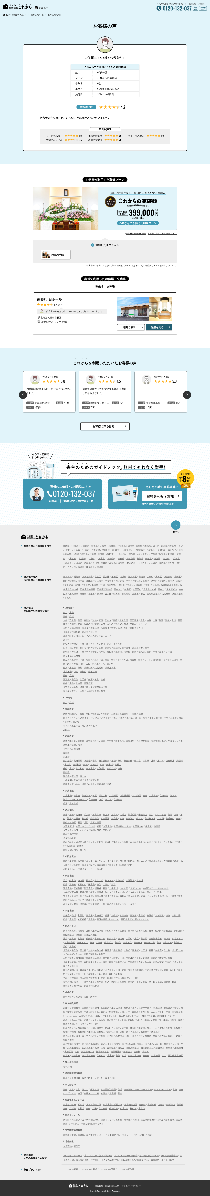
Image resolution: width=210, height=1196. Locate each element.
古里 (88, 663)
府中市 (100, 593)
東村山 (118, 764)
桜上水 (106, 814)
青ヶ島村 (67, 576)
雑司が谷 (67, 985)
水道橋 (119, 651)
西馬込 (66, 1019)
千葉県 (77, 549)
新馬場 (89, 915)
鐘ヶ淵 (138, 717)
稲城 (99, 826)
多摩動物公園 (69, 838)
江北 (124, 1055)
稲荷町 (81, 930)
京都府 (171, 554)
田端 (174, 620)
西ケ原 (100, 981)
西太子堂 (67, 904)
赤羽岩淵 (67, 981)
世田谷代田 (133, 861)
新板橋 (177, 1027)
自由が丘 (120, 880)
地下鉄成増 (68, 969)
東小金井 (126, 647)
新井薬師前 (104, 760)
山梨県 (76, 554)
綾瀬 (90, 679)
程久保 (142, 1104)
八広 (101, 799)
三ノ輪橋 (67, 1043)
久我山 (171, 842)
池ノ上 (91, 842)
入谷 (90, 950)
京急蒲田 (159, 915)
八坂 (86, 780)
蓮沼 (174, 896)
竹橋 (122, 958)
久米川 (109, 764)
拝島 (94, 659)
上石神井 (170, 760)
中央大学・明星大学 (112, 1104)
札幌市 (75, 545)
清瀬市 (72, 580)
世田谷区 (68, 585)
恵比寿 (87, 620)
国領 (176, 814)
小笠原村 (168, 576)
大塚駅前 (68, 1051)
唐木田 (100, 869)
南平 (178, 818)
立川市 (86, 585)
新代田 (108, 842)
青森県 (86, 545)
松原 (124, 904)
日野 (96, 643)
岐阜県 (93, 554)
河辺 (126, 659)
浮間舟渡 (88, 683)
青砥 (145, 795)
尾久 (65, 675)
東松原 (116, 842)
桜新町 (98, 888)
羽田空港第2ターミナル (92, 1123)
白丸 (103, 663)
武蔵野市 (166, 593)
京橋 (138, 930)
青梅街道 (78, 780)
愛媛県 (104, 562)
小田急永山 (68, 869)
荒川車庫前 (87, 1047)
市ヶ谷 (85, 1035)
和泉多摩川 (102, 865)
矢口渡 (100, 900)
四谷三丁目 (177, 938)
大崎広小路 (77, 896)
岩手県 (94, 545)
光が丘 (172, 1016)
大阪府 (72, 558)
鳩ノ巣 (95, 663)
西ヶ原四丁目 (147, 1047)
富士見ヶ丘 (160, 842)
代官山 (72, 880)
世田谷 (96, 904)
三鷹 (82, 643)
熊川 (65, 667)
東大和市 (73, 593)
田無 (85, 764)
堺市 (92, 558)
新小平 (85, 632)
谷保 (120, 628)
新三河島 (86, 795)
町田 (71, 636)
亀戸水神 (86, 725)
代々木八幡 (91, 861)
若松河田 (94, 1008)
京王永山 (107, 826)
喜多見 (85, 865)
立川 (140, 628)
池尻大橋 (67, 888)
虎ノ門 (158, 930)
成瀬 (65, 636)
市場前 (104, 1093)
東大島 (162, 1035)
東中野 (66, 651)
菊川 (134, 1035)
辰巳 (111, 973)
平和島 (133, 915)
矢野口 (66, 628)
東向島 (129, 717)
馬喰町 (77, 655)
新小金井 (76, 784)
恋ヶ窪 (75, 776)
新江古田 (136, 1016)
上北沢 (114, 814)
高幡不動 (170, 818)
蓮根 (122, 1031)
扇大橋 (110, 1055)
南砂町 (154, 958)
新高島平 (145, 1031)
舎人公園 (155, 1055)
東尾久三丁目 (155, 1043)
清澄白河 (94, 977)
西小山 (91, 884)
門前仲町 (130, 958)
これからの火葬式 (89, 1169)
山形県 (131, 545)
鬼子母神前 (116, 1051)
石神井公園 (143, 740)
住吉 (103, 977)
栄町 (103, 1047)
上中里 (81, 691)
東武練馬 (124, 713)
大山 (88, 713)
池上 (168, 896)
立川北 (81, 1108)
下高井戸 (96, 814)
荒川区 (106, 576)
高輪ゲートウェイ (138, 624)
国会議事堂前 (155, 938)
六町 (113, 1078)
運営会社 (99, 1185)
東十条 (66, 691)
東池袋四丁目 (87, 1051)
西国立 (133, 628)
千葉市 (86, 549)
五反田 (72, 620)
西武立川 (111, 768)
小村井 (66, 725)
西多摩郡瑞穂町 (104, 589)
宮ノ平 (147, 659)
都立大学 (109, 880)
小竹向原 (67, 748)
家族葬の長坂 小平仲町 (87, 1159)
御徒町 (87, 624)
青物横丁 (98, 915)
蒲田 (103, 691)
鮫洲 (107, 915)
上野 (71, 612)
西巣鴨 (169, 1027)
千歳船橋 (168, 861)
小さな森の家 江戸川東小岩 (98, 1155)
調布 (69, 818)
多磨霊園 (105, 818)
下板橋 (81, 713)
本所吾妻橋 (68, 1023)
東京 (65, 612)
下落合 (87, 760)
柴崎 (170, 814)
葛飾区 (177, 576)
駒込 (167, 620)
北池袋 (72, 713)
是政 (109, 784)
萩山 (65, 768)
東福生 (83, 671)
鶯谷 (80, 624)
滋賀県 (162, 554)
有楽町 (110, 624)
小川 (71, 768)
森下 (69, 1012)
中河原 (139, 818)
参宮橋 (81, 861)
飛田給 (85, 818)
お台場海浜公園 (108, 1089)
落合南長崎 (124, 1016)
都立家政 (128, 760)
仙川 (151, 814)
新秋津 (93, 632)
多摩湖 (66, 756)
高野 (118, 1055)
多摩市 (95, 585)
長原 (107, 896)
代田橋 (79, 814)
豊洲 (105, 973)
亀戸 (149, 651)
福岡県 (121, 562)
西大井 (66, 639)
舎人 (164, 1055)
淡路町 (121, 938)
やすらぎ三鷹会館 (169, 1155)
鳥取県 (140, 558)
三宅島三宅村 (153, 593)
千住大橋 (103, 795)
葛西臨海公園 (100, 687)
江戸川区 (132, 576)
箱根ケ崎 (92, 671)
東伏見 (67, 764)
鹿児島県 (90, 566)
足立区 (98, 576)
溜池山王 (167, 930)
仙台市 (112, 545)
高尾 (119, 643)
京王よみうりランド (85, 826)
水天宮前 (84, 977)
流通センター (107, 1119)
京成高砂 (153, 795)
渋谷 (94, 620)
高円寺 (83, 647)
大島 (155, 1035)
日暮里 (72, 624)
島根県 (148, 558)
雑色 (168, 915)
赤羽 (71, 675)
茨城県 (147, 545)
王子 (74, 691)
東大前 (123, 981)
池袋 (149, 620)
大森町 (141, 915)
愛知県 (132, 554)
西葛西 (162, 958)
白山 (149, 1027)
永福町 (125, 842)
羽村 (113, 659)
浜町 (128, 1035)
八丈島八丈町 (149, 589)
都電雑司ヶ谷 (102, 1051)
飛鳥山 (121, 1047)
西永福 (133, 842)
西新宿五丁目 (85, 1016)
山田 (76, 830)
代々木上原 (104, 861)
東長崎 (81, 740)
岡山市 (166, 558)
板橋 (65, 683)
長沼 (80, 822)
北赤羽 (79, 683)
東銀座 (158, 950)
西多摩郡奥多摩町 (169, 585)
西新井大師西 (134, 1055)
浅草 (65, 717)
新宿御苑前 (69, 942)
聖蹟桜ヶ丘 (150, 818)
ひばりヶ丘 (173, 740)
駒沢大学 (88, 888)
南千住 (75, 679)
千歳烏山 (142, 814)
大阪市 (82, 558)
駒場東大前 (81, 842)
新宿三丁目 (82, 942)
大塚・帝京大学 (93, 1104)
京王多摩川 (68, 826)
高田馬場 (134, 620)
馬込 (74, 1019)
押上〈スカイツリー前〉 (106, 717)
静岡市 (110, 554)
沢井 (69, 663)
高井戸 (150, 842)
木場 (138, 958)
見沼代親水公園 (175, 1055)
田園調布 (130, 880)
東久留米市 (171, 589)
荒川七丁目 (119, 1043)
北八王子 (67, 671)
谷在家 (146, 1055)
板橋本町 (82, 1031)
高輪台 (102, 1019)
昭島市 (77, 576)
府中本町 (94, 628)
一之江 (177, 1035)
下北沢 (100, 842)
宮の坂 (110, 904)
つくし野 (124, 888)
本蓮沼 (91, 1031)
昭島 (88, 659)
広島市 (68, 562)
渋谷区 (154, 580)
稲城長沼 (76, 628)
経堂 (160, 861)
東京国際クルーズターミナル (138, 1089)
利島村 (139, 585)
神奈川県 (106, 549)
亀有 (96, 679)
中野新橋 (167, 942)
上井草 (160, 760)
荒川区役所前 (92, 1043)
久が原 (152, 896)
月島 (99, 973)
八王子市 (137, 589)
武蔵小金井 (137, 647)
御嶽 (76, 663)
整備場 (127, 1119)
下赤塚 (133, 713)
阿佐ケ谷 (92, 647)
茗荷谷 (81, 938)
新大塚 (72, 938)
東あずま (76, 725)
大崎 (65, 620)
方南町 (72, 946)
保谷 (164, 740)
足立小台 (101, 1055)
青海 (175, 1089)
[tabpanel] (105, 313)
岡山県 (157, 558)
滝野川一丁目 (132, 1047)
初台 (76, 849)
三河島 (66, 679)
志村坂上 (101, 1031)
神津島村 (90, 580)
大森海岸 (124, 915)
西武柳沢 (77, 764)
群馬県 (164, 545)
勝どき (104, 1012)
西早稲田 (78, 985)
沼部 (65, 900)
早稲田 (89, 958)
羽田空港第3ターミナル (108, 919)
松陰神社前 (85, 904)
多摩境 (157, 826)
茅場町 (135, 950)
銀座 (145, 930)
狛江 (92, 865)
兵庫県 (101, 558)
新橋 (65, 616)
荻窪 (101, 647)
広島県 (176, 558)
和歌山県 (130, 558)
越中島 (75, 687)
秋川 (80, 667)
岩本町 (110, 1035)
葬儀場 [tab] (99, 286)
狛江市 (137, 580)
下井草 (146, 760)
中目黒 (81, 880)
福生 (107, 659)
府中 (122, 818)
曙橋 (78, 1035)
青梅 (140, 659)
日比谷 (167, 950)
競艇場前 (101, 784)
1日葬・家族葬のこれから (16, 14)
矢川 (126, 628)
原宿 (101, 620)
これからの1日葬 (107, 1169)
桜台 (96, 740)
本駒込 (114, 981)
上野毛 (158, 892)
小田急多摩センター (85, 869)
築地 (151, 950)
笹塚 (71, 814)
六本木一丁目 (134, 981)
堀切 (145, 717)
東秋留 (72, 667)
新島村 (155, 585)
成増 (140, 713)
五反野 (173, 717)
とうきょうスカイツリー (81, 717)
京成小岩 (164, 795)
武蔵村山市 (177, 593)
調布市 (111, 585)
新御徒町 (168, 1008)
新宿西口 (76, 1008)
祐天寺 (89, 880)
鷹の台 (83, 776)
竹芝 (78, 1089)
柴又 (65, 803)
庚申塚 (169, 1047)
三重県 (154, 554)
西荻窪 (108, 647)
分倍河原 (105, 628)
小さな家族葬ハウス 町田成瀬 (115, 1159)
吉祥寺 (75, 643)
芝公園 (91, 1027)
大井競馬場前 (92, 1119)
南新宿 (72, 861)
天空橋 (91, 919)
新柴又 (77, 1146)
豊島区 (130, 585)
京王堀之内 (138, 826)
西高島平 (155, 1031)
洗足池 (114, 896)
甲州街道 (170, 1104)
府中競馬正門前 (70, 834)
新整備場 (169, 1119)
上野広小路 (97, 930)
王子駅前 (111, 1047)
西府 (113, 628)
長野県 (84, 554)
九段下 (114, 958)
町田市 (116, 593)
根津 (105, 962)
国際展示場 (83, 1134)
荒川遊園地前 (73, 1047)
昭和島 (119, 1119)
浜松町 (118, 624)
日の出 (85, 1089)
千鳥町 (161, 896)
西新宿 (99, 942)
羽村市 (161, 589)
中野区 (147, 585)
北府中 (66, 632)
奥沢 (113, 884)
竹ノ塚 (76, 721)
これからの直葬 (71, 1169)
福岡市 (143, 562)
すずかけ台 (135, 888)
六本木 (79, 954)
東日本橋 (163, 1019)
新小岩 (162, 651)
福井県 (67, 554)
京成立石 (118, 799)
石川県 (179, 549)
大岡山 (106, 884)
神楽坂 (97, 958)
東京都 (96, 549)
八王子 (108, 636)
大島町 (150, 576)
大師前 (66, 729)
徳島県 (87, 562)
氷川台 (100, 969)
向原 (77, 1051)
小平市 (129, 580)
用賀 (105, 888)
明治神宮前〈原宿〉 (162, 962)
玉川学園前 (121, 865)
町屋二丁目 (142, 1043)
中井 (95, 760)
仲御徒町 (98, 950)
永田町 (173, 969)
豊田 (103, 643)
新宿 (115, 620)
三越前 (123, 930)
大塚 (155, 620)
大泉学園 (155, 740)
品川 (71, 616)
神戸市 (110, 558)
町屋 (95, 795)
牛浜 (101, 659)
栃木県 (156, 545)
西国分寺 (76, 632)
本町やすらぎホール (72, 1155)
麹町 (166, 969)
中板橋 (95, 713)
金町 (103, 679)
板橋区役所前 (69, 1031)
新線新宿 (67, 849)
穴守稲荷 (82, 919)
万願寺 (161, 1104)
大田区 (158, 576)
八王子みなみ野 (89, 636)
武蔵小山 (82, 884)
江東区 (100, 580)
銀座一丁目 (81, 973)
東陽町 (146, 958)
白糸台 (91, 784)
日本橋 (131, 930)
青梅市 (142, 576)
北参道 (96, 985)
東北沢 (114, 861)
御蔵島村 (126, 593)
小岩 (170, 651)
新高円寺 (138, 942)
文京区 (108, 593)
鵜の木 (72, 900)
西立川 (66, 659)
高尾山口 (107, 830)
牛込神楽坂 (116, 1008)
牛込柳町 (105, 1008)
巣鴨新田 (178, 1047)
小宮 (76, 671)
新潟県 (151, 549)
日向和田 (157, 659)
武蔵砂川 (101, 768)
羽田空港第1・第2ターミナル (135, 919)
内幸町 (108, 1027)
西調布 (77, 818)
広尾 (86, 954)
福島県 (139, 545)
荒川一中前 (79, 1043)
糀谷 (65, 919)
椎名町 (72, 740)
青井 (107, 1078)
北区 (65, 580)
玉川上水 (90, 768)
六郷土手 (176, 915)
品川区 (146, 580)
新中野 (118, 942)
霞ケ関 (144, 938)
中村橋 (110, 740)
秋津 (80, 744)
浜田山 (141, 842)
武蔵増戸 (98, 667)
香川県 (96, 562)
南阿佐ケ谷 (149, 942)
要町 (124, 969)
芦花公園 (132, 814)
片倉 (101, 636)
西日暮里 (88, 962)
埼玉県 (172, 545)
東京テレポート (97, 1134)
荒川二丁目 (106, 1043)
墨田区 (179, 580)
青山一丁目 (68, 934)
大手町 (129, 938)
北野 (86, 822)
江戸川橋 (149, 969)
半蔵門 (66, 977)
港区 (143, 593)
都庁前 (66, 1008)
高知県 (112, 562)
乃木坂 (148, 962)
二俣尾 (175, 659)
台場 (120, 1089)
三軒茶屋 (78, 888)
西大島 (148, 1035)
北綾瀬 (66, 962)
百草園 (160, 818)
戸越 (86, 1019)
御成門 (100, 1027)
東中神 (75, 659)
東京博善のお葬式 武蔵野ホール (148, 1159)
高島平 (135, 1031)
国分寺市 (120, 580)
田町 (126, 624)
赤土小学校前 (88, 1055)
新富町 (91, 973)
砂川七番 (113, 1108)
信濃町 (93, 651)
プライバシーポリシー (131, 1185)
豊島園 (66, 752)
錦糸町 (141, 651)
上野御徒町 (156, 1008)
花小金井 (94, 764)
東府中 (114, 818)
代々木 (108, 620)
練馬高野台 (131, 740)
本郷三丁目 (99, 938)
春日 (134, 1008)
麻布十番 (147, 981)
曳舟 (122, 717)
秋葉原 (95, 624)
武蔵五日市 (110, 667)
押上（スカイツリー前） (75, 799)
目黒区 (67, 597)
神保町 (75, 977)
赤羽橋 (135, 1012)
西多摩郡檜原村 (87, 589)
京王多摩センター (122, 826)
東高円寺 (127, 942)
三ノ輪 (83, 950)
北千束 (116, 892)
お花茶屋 (136, 795)
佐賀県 (154, 562)
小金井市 (109, 580)
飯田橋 (110, 651)
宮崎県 (81, 566)
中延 (92, 892)
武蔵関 (179, 760)
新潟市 (161, 549)
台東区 (78, 585)
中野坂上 (108, 942)
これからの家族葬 (125, 1169)
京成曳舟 (93, 799)
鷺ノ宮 (137, 760)
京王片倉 (67, 830)
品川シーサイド (129, 1134)
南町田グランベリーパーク (155, 888)
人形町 (127, 950)
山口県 (79, 562)
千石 (155, 1027)
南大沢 (148, 826)
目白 (142, 620)
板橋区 (114, 576)
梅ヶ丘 (144, 861)
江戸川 (173, 795)
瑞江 (65, 1039)
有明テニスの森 (91, 1093)
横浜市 (127, 549)
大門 (128, 1012)
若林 (76, 904)
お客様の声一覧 (37, 14)
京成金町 (73, 803)
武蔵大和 (94, 780)
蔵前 (176, 1008)
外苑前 (79, 934)
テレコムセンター (162, 1089)
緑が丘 (125, 892)
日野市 (83, 593)
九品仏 (133, 892)
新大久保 (123, 620)
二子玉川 (113, 888)
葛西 (170, 958)
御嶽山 (144, 896)
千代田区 (121, 585)
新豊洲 (112, 1093)
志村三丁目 (112, 1031)
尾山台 (141, 892)
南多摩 (85, 628)
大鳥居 (72, 919)
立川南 (72, 1108)
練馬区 (127, 589)
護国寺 (139, 969)
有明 (80, 1093)
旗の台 (108, 892)
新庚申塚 (160, 1047)
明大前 (87, 814)
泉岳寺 (66, 915)
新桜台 (77, 748)
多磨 (84, 784)
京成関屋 (113, 795)
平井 (155, 651)
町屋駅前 (130, 1043)
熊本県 (171, 562)
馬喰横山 (120, 1035)
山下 (118, 904)
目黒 (80, 620)
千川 (118, 969)
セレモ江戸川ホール (149, 1155)
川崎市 (116, 549)
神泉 (71, 842)
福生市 (91, 593)
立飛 (94, 1108)
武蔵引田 (88, 667)
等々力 (150, 892)
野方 (120, 760)
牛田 (151, 717)
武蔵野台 (94, 818)
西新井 (67, 721)
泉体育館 (103, 1108)
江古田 (89, 740)
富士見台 (119, 740)
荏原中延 (99, 896)
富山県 (171, 549)
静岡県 (101, 554)
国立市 (81, 580)
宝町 (138, 1019)
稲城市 (123, 576)
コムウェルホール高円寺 (125, 1155)
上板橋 (114, 713)
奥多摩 (110, 663)
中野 (76, 647)
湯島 (111, 962)
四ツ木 (108, 799)
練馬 (103, 740)
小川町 (102, 1035)
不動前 (72, 884)
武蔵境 (116, 647)
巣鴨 (161, 620)
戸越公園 (84, 892)
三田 (117, 1019)
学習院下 (127, 1051)
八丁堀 (66, 687)
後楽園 (89, 938)
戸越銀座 (88, 896)
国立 (147, 647)
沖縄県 (100, 566)
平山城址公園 (69, 822)
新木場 (89, 687)
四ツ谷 (66, 643)
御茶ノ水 (67, 647)
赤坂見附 (178, 930)
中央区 (103, 585)
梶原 (97, 1047)
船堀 (170, 1035)
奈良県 (121, 558)
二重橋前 (132, 962)
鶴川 (111, 865)
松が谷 (81, 1104)
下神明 (75, 892)
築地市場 (113, 1012)
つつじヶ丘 (160, 814)
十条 (71, 683)
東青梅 (133, 659)
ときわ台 (105, 713)
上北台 (141, 1108)
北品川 (81, 915)
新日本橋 (67, 655)
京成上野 (67, 795)
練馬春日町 (162, 1016)
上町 (103, 904)
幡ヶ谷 (83, 849)
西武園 (66, 772)
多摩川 (139, 880)
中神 (82, 659)
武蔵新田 (90, 900)
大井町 (89, 691)
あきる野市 (87, 576)
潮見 (82, 687)
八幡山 (123, 814)
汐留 (122, 1012)
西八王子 (111, 643)
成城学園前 (74, 865)
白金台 (167, 981)
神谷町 (70, 954)
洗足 (99, 884)
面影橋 (137, 1051)
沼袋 (113, 760)
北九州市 (131, 562)
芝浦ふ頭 (94, 1089)
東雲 (74, 1134)
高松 (88, 1108)
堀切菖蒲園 (125, 795)
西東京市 (118, 589)
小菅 (166, 717)
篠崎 (71, 1039)
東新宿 (87, 985)
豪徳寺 (152, 861)
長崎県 (162, 562)
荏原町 (100, 892)
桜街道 (133, 1108)
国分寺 (89, 643)
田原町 (72, 930)
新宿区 (162, 580)
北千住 (83, 679)
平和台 (91, 969)
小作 (119, 659)
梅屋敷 (150, 915)
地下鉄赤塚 (81, 969)
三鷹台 (179, 842)
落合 (71, 958)
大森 (96, 691)
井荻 (153, 760)
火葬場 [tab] (111, 286)
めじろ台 (84, 830)
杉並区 (171, 580)
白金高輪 (157, 981)
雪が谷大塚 (133, 896)
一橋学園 (67, 780)
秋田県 (122, 545)
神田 (103, 624)
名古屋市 (142, 554)
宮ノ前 (176, 1043)
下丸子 (81, 900)
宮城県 (103, 545)
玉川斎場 (170, 1159)
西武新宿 (67, 760)
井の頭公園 (69, 845)
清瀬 (74, 744)
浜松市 (121, 554)
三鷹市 (135, 593)
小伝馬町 (117, 950)
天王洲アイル (78, 1119)
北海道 (66, 545)
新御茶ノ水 (120, 962)
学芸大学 (98, 880)
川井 (82, 663)
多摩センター (69, 1104)
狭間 (92, 830)
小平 (102, 764)
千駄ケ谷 (84, 651)
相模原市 (140, 549)
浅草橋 (127, 651)
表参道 (87, 934)
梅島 (181, 717)
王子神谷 (84, 981)
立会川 (114, 915)
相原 (78, 636)
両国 (134, 651)
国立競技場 (177, 1012)
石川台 (123, 896)
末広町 (108, 930)
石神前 (166, 659)
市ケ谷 (102, 651)
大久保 (75, 651)
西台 (128, 1031)
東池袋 (131, 969)
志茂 (76, 981)
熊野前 (167, 1043)
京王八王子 (95, 822)
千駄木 (97, 962)
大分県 (72, 566)
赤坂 (140, 962)
